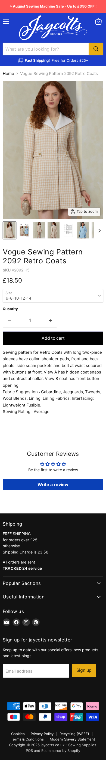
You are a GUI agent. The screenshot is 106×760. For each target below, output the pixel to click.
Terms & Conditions (27, 739)
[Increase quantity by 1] (50, 320)
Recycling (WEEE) (74, 734)
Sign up (84, 670)
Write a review (53, 484)
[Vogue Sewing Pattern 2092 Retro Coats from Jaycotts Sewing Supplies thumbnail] (9, 230)
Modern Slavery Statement (72, 739)
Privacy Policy (42, 734)
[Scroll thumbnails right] (98, 231)
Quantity (10, 309)
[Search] (96, 49)
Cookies (18, 734)
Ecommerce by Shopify (60, 750)
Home (8, 73)
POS (29, 750)
